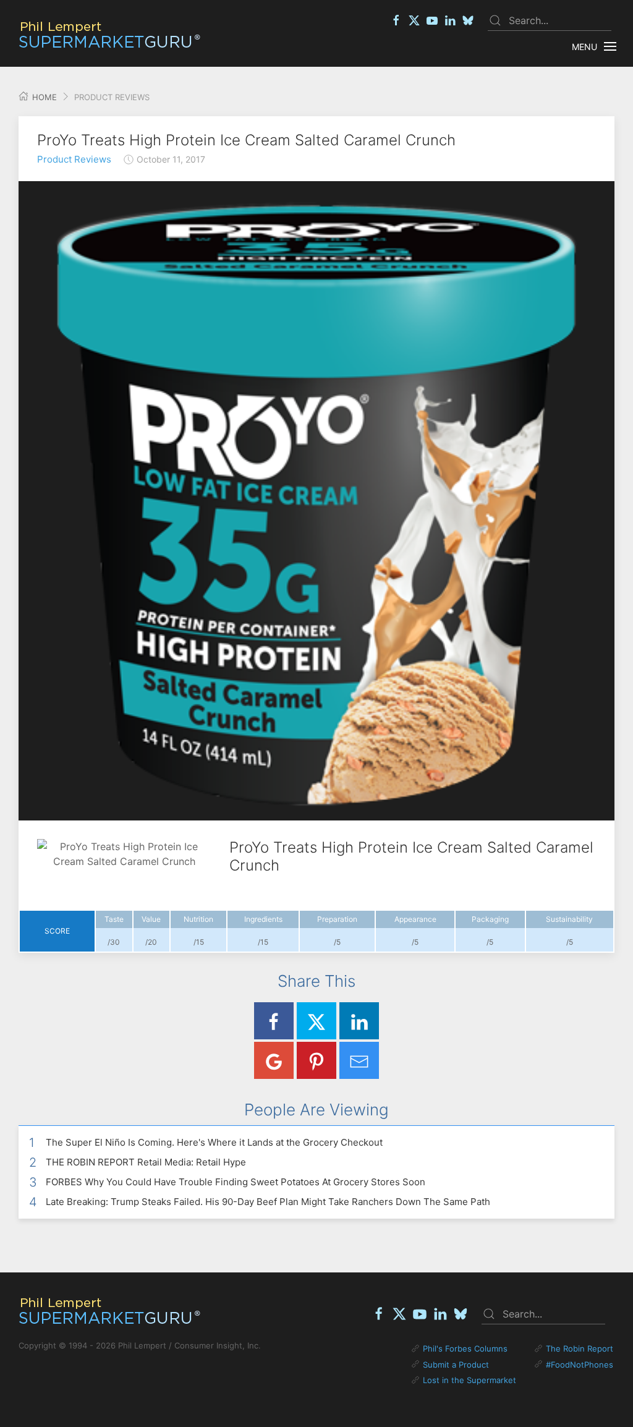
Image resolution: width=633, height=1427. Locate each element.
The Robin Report (579, 1348)
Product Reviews (74, 159)
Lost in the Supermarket (469, 1380)
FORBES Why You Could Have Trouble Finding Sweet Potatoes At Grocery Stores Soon (235, 1182)
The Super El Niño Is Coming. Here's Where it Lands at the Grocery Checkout (214, 1142)
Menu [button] (584, 46)
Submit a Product (456, 1364)
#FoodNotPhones (579, 1364)
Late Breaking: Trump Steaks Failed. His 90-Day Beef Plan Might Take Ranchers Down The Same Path (268, 1202)
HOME (43, 97)
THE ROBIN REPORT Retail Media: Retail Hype (146, 1162)
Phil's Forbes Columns (465, 1348)
